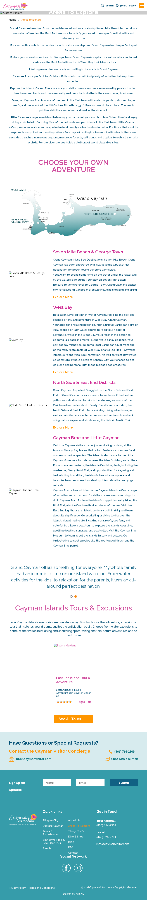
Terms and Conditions (41, 887)
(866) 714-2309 (124, 751)
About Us (74, 820)
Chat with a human (124, 759)
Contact (73, 852)
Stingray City (50, 820)
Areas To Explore (79, 825)
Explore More (63, 297)
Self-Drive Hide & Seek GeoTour (54, 841)
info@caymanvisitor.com (33, 759)
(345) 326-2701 (106, 837)
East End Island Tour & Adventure (73, 680)
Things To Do (76, 831)
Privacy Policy (17, 887)
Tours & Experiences (51, 833)
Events (47, 848)
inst (78, 868)
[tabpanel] (73, 571)
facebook (66, 868)
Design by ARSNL (73, 893)
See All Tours (70, 719)
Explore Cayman (53, 825)
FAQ (71, 847)
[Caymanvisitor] (23, 819)
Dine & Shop (76, 836)
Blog (71, 842)
